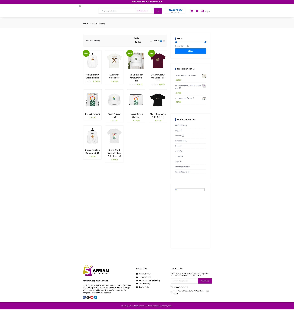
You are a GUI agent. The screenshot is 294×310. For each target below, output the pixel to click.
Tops (177, 162)
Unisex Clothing (181, 172)
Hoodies (178, 136)
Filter (190, 51)
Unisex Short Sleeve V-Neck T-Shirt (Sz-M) (114, 153)
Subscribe (205, 281)
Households (179, 141)
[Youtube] (91, 297)
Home (85, 23)
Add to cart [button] (87, 74)
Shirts (177, 151)
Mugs (177, 146)
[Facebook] (84, 297)
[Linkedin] (95, 297)
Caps (177, 130)
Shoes (177, 156)
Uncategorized (181, 167)
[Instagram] (88, 297)
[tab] (161, 41)
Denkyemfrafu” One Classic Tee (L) (157, 78)
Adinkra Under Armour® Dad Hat (136, 78)
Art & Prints (179, 125)
